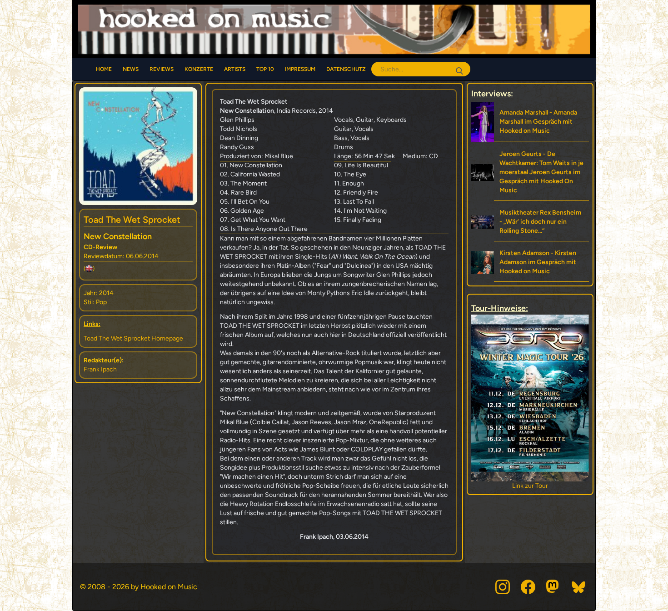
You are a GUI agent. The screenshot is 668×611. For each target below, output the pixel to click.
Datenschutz (346, 69)
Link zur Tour (530, 486)
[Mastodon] (553, 587)
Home (104, 69)
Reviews (162, 69)
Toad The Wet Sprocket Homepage (133, 338)
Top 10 (265, 69)
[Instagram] (503, 587)
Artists (234, 69)
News (131, 69)
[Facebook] (528, 587)
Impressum (300, 69)
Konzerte (198, 69)
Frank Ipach (100, 369)
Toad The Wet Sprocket (132, 219)
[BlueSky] (579, 587)
